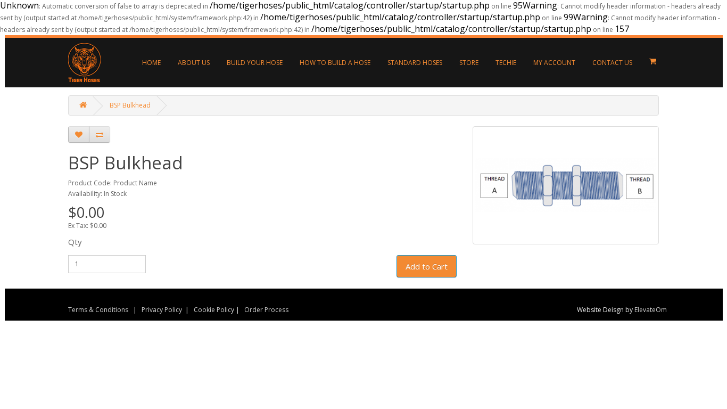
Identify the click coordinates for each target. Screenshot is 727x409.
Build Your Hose (255, 62)
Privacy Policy (162, 309)
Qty (75, 241)
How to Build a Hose (335, 62)
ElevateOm (650, 309)
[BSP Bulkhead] (566, 185)
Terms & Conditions (98, 309)
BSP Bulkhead (130, 105)
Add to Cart (427, 266)
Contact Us (612, 62)
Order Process (266, 309)
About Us (194, 62)
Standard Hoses (414, 62)
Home (151, 62)
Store (468, 62)
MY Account (554, 62)
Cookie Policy (214, 309)
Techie (505, 62)
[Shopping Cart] (653, 61)
